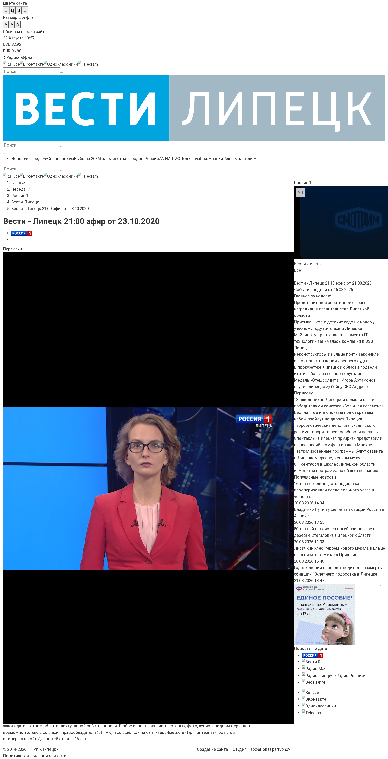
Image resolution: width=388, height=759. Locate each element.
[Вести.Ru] (312, 661)
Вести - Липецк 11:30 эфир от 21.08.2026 (236, 275)
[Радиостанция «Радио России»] (334, 675)
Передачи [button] (12, 249)
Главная (18, 182)
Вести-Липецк (25, 202)
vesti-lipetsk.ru (171, 732)
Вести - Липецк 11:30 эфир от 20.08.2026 (236, 294)
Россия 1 (19, 195)
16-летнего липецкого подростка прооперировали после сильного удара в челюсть (334, 490)
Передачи (20, 189)
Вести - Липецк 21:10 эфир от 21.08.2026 (139, 275)
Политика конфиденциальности (34, 755)
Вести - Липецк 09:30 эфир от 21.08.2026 (42, 294)
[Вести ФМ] (313, 682)
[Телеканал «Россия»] (312, 655)
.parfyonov (279, 749)
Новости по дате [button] (310, 648)
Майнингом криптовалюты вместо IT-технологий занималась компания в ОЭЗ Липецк (333, 341)
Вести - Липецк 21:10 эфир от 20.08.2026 (139, 294)
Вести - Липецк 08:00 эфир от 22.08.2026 (42, 275)
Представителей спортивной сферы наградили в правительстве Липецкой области (331, 309)
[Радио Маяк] (315, 668)
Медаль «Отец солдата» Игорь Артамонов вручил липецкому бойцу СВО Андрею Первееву (335, 386)
